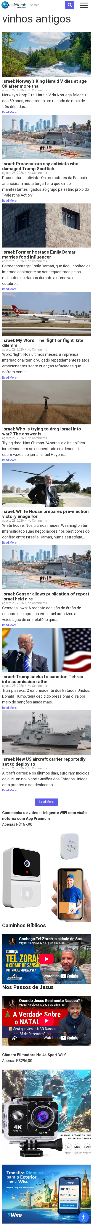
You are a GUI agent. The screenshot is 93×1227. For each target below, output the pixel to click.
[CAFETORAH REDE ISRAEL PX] (14, 5)
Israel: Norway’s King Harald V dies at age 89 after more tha (44, 84)
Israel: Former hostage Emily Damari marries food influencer (39, 255)
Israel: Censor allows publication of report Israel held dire (45, 597)
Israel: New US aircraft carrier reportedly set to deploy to (44, 762)
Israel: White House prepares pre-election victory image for (45, 514)
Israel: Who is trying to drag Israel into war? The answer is (41, 432)
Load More (46, 802)
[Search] (69, 5)
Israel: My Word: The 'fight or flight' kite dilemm (42, 343)
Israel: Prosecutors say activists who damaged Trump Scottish (40, 166)
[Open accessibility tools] (83, 1217)
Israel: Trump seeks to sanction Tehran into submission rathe (42, 679)
